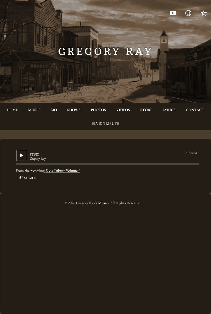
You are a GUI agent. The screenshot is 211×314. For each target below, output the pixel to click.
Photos (98, 110)
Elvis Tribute (105, 123)
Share (30, 178)
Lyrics (169, 110)
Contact (195, 110)
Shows (74, 110)
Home (12, 110)
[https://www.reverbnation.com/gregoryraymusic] (204, 13)
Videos (123, 110)
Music (34, 110)
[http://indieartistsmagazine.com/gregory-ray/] (188, 13)
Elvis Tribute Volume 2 (63, 170)
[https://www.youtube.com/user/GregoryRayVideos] (173, 13)
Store (146, 110)
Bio (53, 110)
